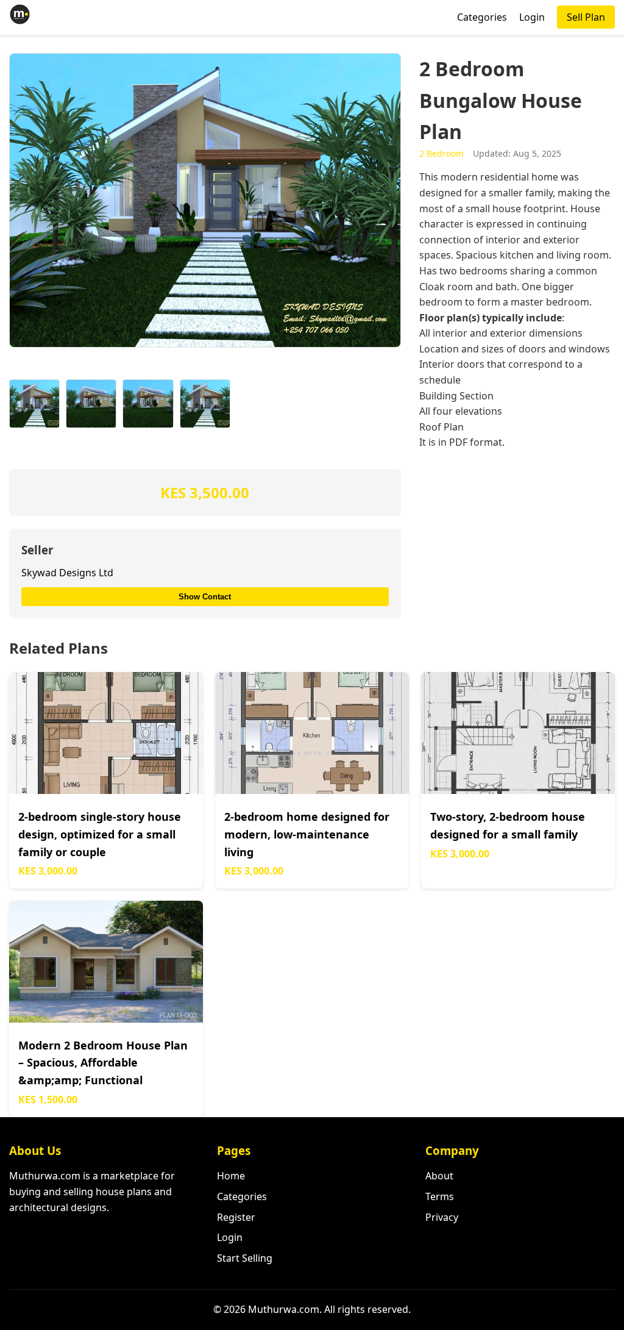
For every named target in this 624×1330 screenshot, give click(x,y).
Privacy (441, 1217)
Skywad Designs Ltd (67, 572)
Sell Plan (586, 17)
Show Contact (205, 596)
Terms (439, 1196)
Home (231, 1175)
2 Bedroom (441, 153)
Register (236, 1217)
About (439, 1175)
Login (532, 17)
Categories (482, 17)
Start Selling (244, 1258)
